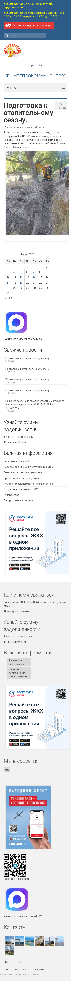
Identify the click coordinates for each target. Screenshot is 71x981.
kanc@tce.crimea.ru (18, 611)
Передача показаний (16, 461)
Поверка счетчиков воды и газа (23, 472)
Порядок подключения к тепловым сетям (28, 466)
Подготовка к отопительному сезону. (27, 358)
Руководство (11, 494)
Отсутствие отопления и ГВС (21, 489)
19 (21, 282)
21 (34, 282)
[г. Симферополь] (9, 941)
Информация (39, 127)
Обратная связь (21, 970)
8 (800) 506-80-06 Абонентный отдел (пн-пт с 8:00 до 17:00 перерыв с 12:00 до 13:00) (34, 14)
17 (8, 282)
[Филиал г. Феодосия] (39, 941)
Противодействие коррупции (21, 478)
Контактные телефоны (19, 436)
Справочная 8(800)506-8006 (21, 602)
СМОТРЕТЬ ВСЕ (13, 961)
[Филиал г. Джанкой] (9, 950)
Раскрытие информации (18, 500)
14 (34, 277)
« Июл (8, 297)
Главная (8, 970)
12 (21, 277)
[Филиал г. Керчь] (49, 941)
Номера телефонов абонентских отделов (28, 483)
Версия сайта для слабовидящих (31, 25)
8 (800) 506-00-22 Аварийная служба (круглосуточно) (28, 5)
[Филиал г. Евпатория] (59, 941)
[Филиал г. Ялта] (29, 941)
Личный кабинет (16, 442)
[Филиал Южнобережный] (19, 941)
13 (27, 277)
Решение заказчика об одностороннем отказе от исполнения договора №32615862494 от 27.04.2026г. (34, 404)
